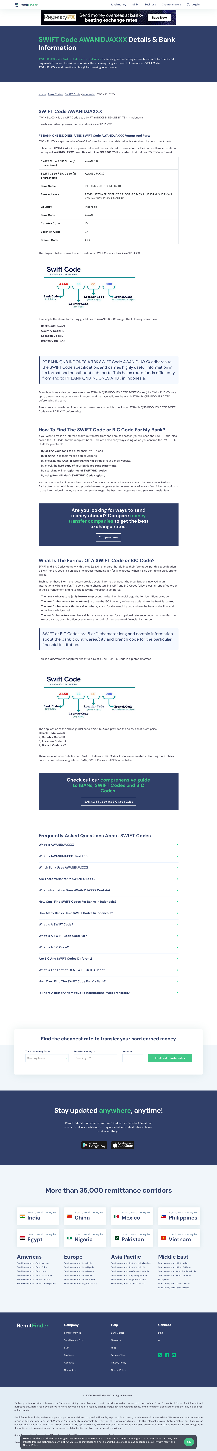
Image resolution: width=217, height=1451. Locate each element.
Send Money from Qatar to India (173, 1287)
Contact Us (70, 1370)
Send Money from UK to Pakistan (80, 1279)
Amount (127, 1051)
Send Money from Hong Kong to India (129, 1275)
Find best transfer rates (170, 1058)
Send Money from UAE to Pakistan (174, 1267)
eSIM (135, 4)
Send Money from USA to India (31, 1271)
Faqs (113, 1347)
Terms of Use (118, 1355)
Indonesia (88, 94)
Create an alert (171, 4)
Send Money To (72, 1332)
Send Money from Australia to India (128, 1267)
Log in (196, 4)
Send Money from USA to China (32, 1267)
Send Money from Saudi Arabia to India (177, 1271)
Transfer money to (84, 1051)
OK (189, 1442)
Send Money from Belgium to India (80, 1283)
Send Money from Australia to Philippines (131, 1263)
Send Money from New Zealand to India (130, 1271)
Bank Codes (55, 94)
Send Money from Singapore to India (128, 1279)
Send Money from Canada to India (33, 1279)
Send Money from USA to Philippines (34, 1275)
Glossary (116, 1340)
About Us (69, 1362)
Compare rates (108, 537)
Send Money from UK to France (79, 1271)
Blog (160, 1332)
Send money (118, 4)
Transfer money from (37, 1051)
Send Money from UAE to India (173, 1263)
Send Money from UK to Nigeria (79, 1267)
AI (159, 1340)
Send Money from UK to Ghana (79, 1275)
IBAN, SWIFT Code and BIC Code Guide (108, 801)
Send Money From (74, 1340)
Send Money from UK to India (78, 1263)
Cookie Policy (30, 1445)
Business (150, 4)
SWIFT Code (72, 94)
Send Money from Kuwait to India (174, 1283)
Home (42, 94)
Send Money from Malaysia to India (128, 1283)
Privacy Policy (162, 1441)
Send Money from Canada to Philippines (36, 1283)
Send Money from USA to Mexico (32, 1263)
